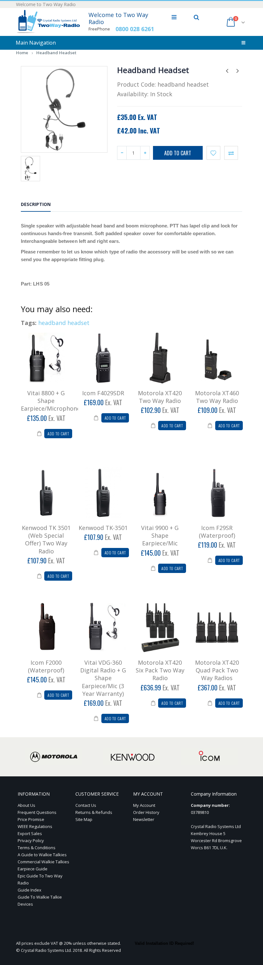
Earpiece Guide (32, 869)
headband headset (63, 323)
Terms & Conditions (36, 847)
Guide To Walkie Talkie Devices (40, 900)
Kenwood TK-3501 (103, 528)
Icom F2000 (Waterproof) (46, 666)
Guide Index (29, 890)
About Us (26, 805)
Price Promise (31, 819)
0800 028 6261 (134, 29)
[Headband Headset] (64, 109)
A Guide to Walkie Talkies (42, 855)
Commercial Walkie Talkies (43, 862)
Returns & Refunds (93, 812)
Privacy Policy (31, 840)
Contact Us (85, 805)
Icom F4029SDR (103, 393)
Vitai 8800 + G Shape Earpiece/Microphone (50, 401)
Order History (146, 812)
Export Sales (30, 833)
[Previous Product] (227, 70)
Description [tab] (36, 204)
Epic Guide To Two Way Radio (40, 879)
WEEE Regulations (35, 826)
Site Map (83, 819)
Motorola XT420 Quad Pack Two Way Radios (217, 670)
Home (22, 53)
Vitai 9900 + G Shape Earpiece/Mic (160, 535)
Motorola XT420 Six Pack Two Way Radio (160, 670)
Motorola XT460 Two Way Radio (217, 397)
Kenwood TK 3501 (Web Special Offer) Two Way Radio (46, 539)
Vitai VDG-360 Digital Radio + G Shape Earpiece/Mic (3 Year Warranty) (103, 678)
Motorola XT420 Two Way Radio (160, 397)
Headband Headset (56, 53)
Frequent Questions (37, 812)
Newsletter (143, 819)
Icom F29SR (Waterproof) (217, 531)
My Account (144, 805)
